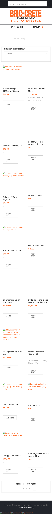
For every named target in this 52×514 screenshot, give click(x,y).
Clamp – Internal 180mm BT (36, 353)
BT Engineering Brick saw (12, 353)
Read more (10, 418)
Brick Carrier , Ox (36, 245)
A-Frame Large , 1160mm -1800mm (11, 89)
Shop (23, 38)
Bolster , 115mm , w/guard (11, 198)
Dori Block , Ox (35, 405)
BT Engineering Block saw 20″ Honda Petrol (38, 301)
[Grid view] (8, 58)
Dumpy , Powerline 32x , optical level (38, 455)
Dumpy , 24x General (12, 455)
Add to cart (8, 106)
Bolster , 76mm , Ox (37, 195)
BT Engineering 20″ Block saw (11, 301)
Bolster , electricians (12, 250)
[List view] (4, 58)
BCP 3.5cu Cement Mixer (36, 89)
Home (16, 38)
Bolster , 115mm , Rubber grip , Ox (36, 143)
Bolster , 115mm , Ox (12, 146)
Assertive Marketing (26, 507)
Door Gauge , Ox (10, 404)
